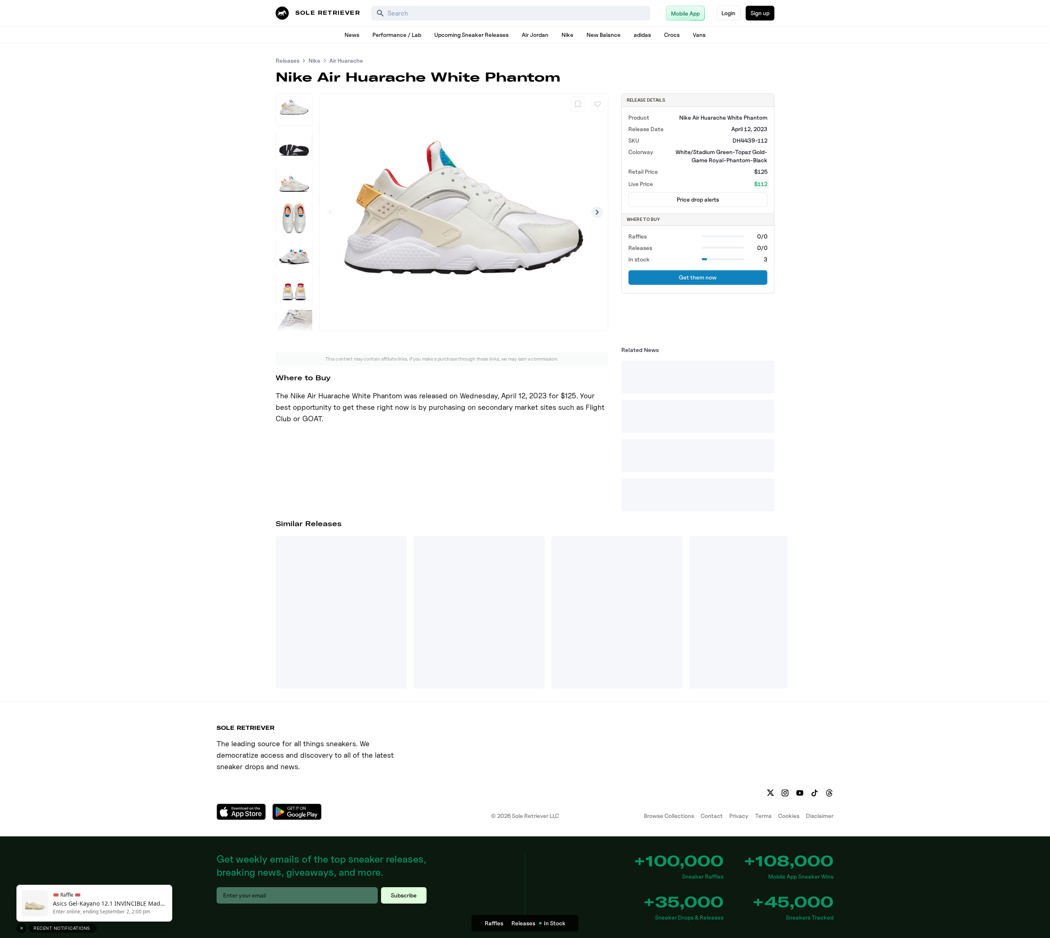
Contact (712, 815)
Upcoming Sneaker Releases (471, 34)
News (352, 34)
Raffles (494, 923)
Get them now (698, 277)
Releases (287, 60)
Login (728, 12)
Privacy (739, 815)
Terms (763, 815)
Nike (567, 34)
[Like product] (597, 104)
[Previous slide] (330, 212)
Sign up (760, 12)
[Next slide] (597, 212)
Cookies (788, 815)
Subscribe (404, 895)
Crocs (672, 34)
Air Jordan (535, 34)
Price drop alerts (698, 199)
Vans (699, 34)
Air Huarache (346, 60)
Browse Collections (669, 815)
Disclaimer (819, 815)
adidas (642, 34)
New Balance (604, 34)
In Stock (555, 923)
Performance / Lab (396, 34)
